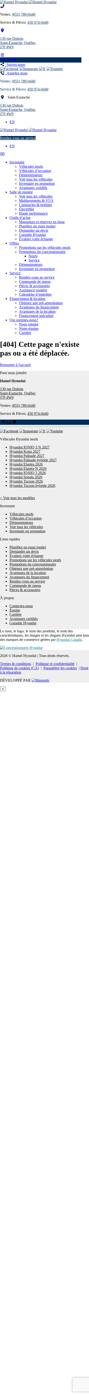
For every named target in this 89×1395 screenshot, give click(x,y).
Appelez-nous (16, 73)
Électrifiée (26, 209)
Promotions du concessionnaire (42, 252)
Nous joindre (28, 324)
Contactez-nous (21, 606)
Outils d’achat (19, 218)
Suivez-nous (15, 65)
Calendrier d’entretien (35, 294)
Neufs (32, 256)
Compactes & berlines (35, 205)
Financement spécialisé (36, 316)
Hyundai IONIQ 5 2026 (27, 473)
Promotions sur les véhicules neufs (44, 247)
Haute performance (33, 213)
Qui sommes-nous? (23, 320)
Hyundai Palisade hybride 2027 (33, 460)
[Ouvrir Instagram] (28, 69)
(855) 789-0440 (23, 14)
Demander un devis (33, 230)
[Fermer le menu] (2, 154)
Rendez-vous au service (18, 138)
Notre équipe (28, 328)
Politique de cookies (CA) (19, 668)
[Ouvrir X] (42, 69)
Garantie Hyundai (32, 235)
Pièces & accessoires (34, 286)
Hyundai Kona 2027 (24, 451)
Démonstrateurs (30, 175)
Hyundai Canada (69, 640)
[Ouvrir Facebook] (9, 69)
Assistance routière (33, 290)
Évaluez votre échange (36, 239)
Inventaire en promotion (37, 183)
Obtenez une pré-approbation (41, 303)
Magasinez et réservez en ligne (42, 222)
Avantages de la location (37, 311)
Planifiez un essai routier (37, 226)
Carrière (25, 333)
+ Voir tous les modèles (17, 498)
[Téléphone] (2, 6)
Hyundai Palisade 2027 (26, 456)
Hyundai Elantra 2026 (26, 464)
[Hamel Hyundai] (28, 2)
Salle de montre (21, 192)
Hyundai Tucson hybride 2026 (32, 486)
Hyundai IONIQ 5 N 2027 (29, 447)
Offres (14, 243)
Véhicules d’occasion (35, 171)
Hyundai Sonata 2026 (25, 477)
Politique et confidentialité (55, 664)
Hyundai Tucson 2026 (26, 481)
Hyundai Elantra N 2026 (28, 469)
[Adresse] (2, 30)
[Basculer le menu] (2, 55)
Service (34, 260)
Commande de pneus (35, 282)
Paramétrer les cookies (60, 668)
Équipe (14, 610)
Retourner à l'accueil (15, 365)
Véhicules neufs (31, 166)
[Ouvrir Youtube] (55, 69)
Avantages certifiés (33, 188)
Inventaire (16, 162)
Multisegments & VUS (36, 201)
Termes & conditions (15, 664)
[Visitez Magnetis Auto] (40, 680)
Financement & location (27, 299)
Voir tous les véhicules (35, 179)
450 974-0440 (37, 22)
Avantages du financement (39, 307)
